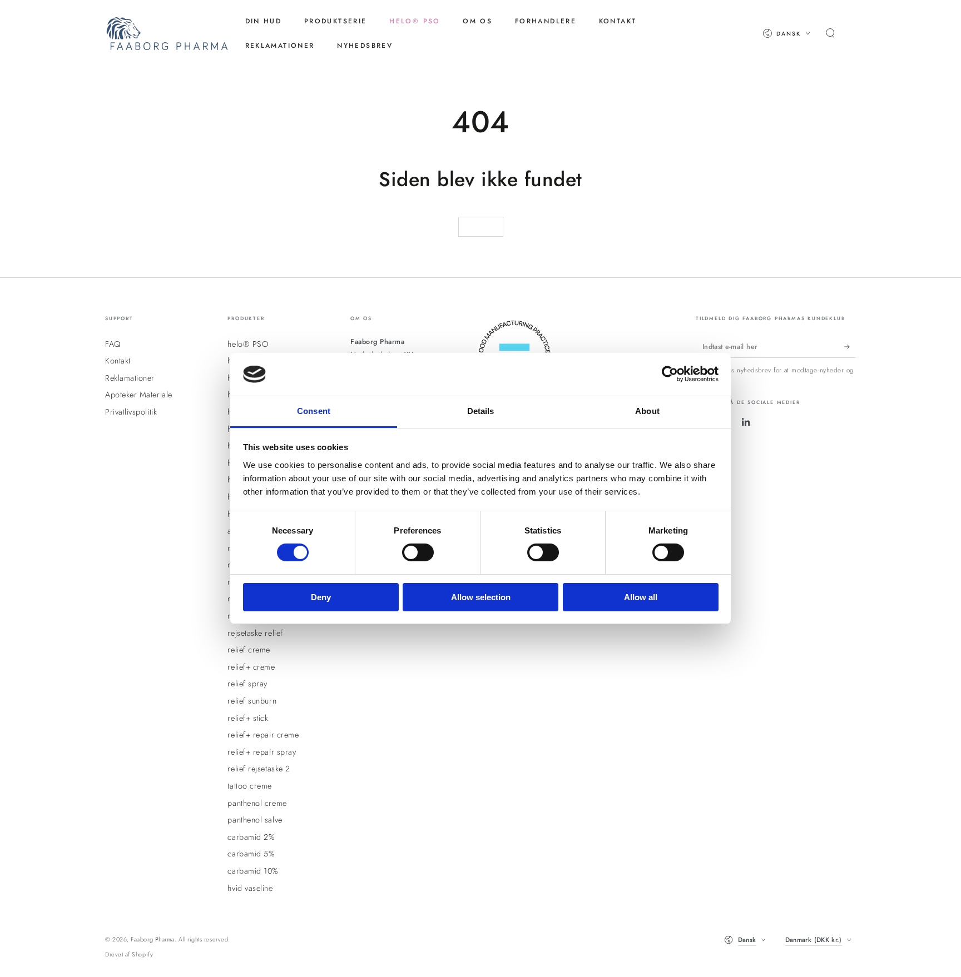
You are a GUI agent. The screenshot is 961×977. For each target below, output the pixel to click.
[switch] (418, 552)
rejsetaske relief (255, 633)
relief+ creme (251, 666)
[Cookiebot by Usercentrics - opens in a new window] (670, 374)
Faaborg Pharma (153, 939)
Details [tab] (480, 411)
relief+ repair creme (263, 734)
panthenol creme (256, 803)
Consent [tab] (313, 411)
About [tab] (647, 411)
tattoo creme (249, 785)
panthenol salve (254, 819)
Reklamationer (130, 377)
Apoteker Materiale (138, 394)
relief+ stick (247, 718)
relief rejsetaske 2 (258, 768)
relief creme (248, 649)
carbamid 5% (251, 853)
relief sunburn (251, 700)
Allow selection (481, 597)
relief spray (247, 683)
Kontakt (118, 360)
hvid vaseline (250, 888)
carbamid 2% (251, 837)
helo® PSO (247, 344)
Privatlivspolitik (131, 411)
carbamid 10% (252, 870)
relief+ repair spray (261, 751)
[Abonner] (850, 347)
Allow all (640, 597)
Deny (321, 597)
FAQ (113, 344)
